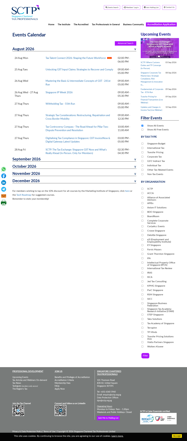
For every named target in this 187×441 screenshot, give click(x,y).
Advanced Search (125, 43)
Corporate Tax (154, 157)
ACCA (150, 193)
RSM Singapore (155, 294)
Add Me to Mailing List (108, 418)
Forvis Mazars (154, 249)
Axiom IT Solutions (157, 207)
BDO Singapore (155, 212)
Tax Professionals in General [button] (106, 24)
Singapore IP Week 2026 (59, 92)
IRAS (149, 273)
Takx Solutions (154, 319)
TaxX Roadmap (23, 195)
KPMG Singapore (156, 286)
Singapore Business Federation (157, 304)
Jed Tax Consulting (156, 281)
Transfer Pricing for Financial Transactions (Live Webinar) (152, 100)
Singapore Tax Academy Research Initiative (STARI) (160, 310)
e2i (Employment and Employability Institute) (159, 240)
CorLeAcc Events (156, 226)
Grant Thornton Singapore (160, 254)
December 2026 (26, 181)
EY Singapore (154, 245)
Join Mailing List (152, 7)
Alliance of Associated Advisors (158, 198)
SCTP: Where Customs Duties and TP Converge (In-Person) (151, 65)
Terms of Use (49, 432)
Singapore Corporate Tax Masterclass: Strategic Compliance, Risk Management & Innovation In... (152, 79)
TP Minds (152, 332)
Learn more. (117, 436)
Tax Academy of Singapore (160, 323)
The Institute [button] (64, 24)
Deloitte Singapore (156, 235)
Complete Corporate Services (157, 222)
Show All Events (155, 126)
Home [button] (51, 24)
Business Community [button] (133, 24)
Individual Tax (154, 165)
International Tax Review (159, 268)
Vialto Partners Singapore (160, 342)
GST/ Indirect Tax (156, 161)
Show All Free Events (158, 129)
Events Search (112, 7)
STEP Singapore (155, 315)
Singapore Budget (156, 143)
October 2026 (24, 166)
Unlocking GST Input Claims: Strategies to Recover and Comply (79, 69)
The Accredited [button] (81, 24)
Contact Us (169, 7)
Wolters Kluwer (155, 346)
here (127, 191)
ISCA (149, 277)
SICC (149, 299)
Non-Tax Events (155, 174)
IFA (149, 258)
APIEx (150, 203)
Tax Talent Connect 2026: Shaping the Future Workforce (76, 58)
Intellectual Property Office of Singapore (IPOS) (161, 264)
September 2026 (26, 159)
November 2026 (26, 174)
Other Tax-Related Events (160, 170)
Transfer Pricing (155, 152)
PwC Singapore (155, 290)
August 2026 (23, 49)
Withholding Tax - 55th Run (60, 104)
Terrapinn (152, 328)
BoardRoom (153, 216)
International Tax (155, 148)
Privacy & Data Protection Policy (27, 432)
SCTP (150, 189)
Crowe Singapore (156, 231)
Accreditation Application (161, 24)
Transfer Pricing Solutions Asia (160, 337)
